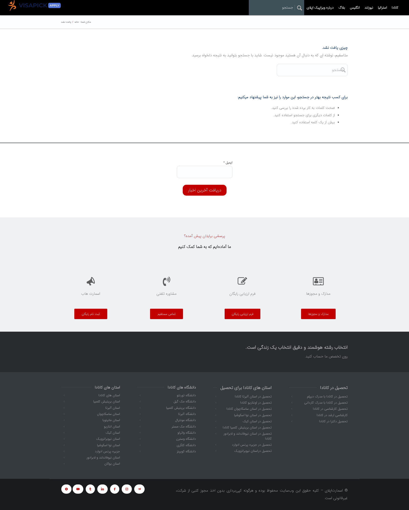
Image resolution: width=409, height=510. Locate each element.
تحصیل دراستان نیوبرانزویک (253, 450)
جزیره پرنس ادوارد (107, 451)
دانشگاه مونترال (185, 420)
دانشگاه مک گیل (184, 401)
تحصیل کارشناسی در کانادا (330, 408)
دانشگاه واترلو (187, 432)
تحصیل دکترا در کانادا (333, 421)
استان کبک (113, 432)
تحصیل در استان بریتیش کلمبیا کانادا (247, 427)
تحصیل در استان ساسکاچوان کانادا (249, 408)
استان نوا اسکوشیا (108, 445)
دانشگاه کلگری (186, 445)
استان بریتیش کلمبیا (106, 401)
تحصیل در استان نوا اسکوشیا (253, 415)
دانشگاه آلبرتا (187, 414)
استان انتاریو (112, 426)
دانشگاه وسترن (186, 438)
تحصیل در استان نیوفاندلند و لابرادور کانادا (247, 436)
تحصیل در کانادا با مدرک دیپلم (327, 396)
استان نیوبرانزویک (108, 438)
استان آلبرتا (112, 407)
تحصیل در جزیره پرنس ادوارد (252, 444)
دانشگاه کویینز (186, 451)
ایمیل (227, 162)
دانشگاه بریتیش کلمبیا (181, 407)
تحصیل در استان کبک (257, 421)
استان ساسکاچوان (108, 414)
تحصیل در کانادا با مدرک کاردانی (326, 402)
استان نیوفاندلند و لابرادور (103, 457)
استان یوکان (112, 463)
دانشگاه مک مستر (184, 426)
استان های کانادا (109, 395)
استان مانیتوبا (111, 420)
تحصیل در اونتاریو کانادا (256, 402)
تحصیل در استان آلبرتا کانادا (253, 396)
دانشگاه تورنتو (186, 395)
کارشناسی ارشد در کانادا (332, 415)
